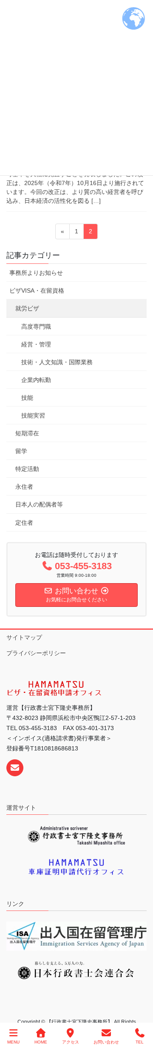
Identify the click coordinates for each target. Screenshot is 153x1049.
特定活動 (27, 468)
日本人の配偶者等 (39, 504)
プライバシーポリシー (36, 653)
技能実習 (33, 415)
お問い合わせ (106, 1042)
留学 (21, 451)
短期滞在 (27, 433)
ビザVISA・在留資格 (36, 290)
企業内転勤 (36, 379)
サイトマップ (24, 637)
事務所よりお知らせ (36, 272)
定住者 (24, 522)
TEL (140, 1042)
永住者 (24, 486)
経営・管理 (36, 344)
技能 (27, 397)
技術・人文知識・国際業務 (57, 362)
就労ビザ (27, 308)
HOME (40, 1042)
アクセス (70, 1042)
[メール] (14, 767)
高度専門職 (36, 326)
